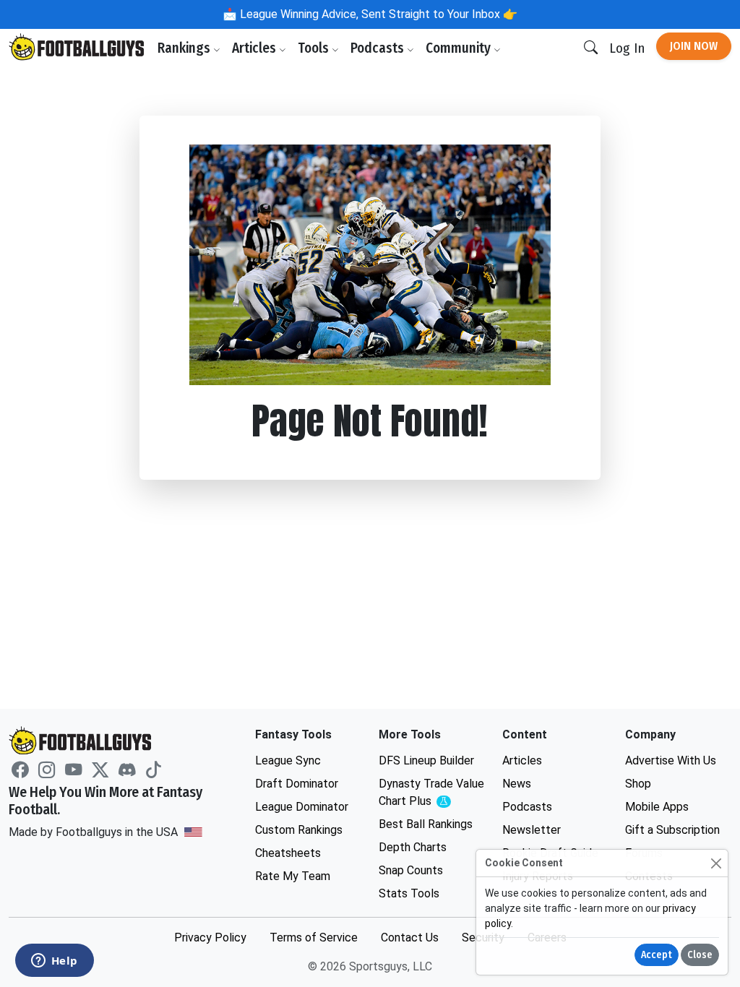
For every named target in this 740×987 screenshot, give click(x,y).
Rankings (185, 48)
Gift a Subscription (672, 830)
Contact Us (410, 937)
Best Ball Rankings (426, 824)
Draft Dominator (296, 783)
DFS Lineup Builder (426, 760)
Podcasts (378, 48)
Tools (315, 48)
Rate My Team (292, 876)
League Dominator (301, 807)
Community (460, 48)
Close (700, 955)
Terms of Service (314, 937)
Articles (255, 48)
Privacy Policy (210, 937)
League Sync (288, 760)
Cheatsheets (288, 853)
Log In (627, 48)
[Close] (715, 863)
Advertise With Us (670, 760)
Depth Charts (413, 847)
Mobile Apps (657, 807)
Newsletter (531, 830)
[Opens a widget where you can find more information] (54, 962)
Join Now (694, 46)
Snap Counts (411, 870)
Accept (656, 955)
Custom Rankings (299, 830)
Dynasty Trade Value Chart (432, 793)
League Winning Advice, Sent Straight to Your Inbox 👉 (377, 14)
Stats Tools (409, 893)
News (516, 783)
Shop (638, 783)
